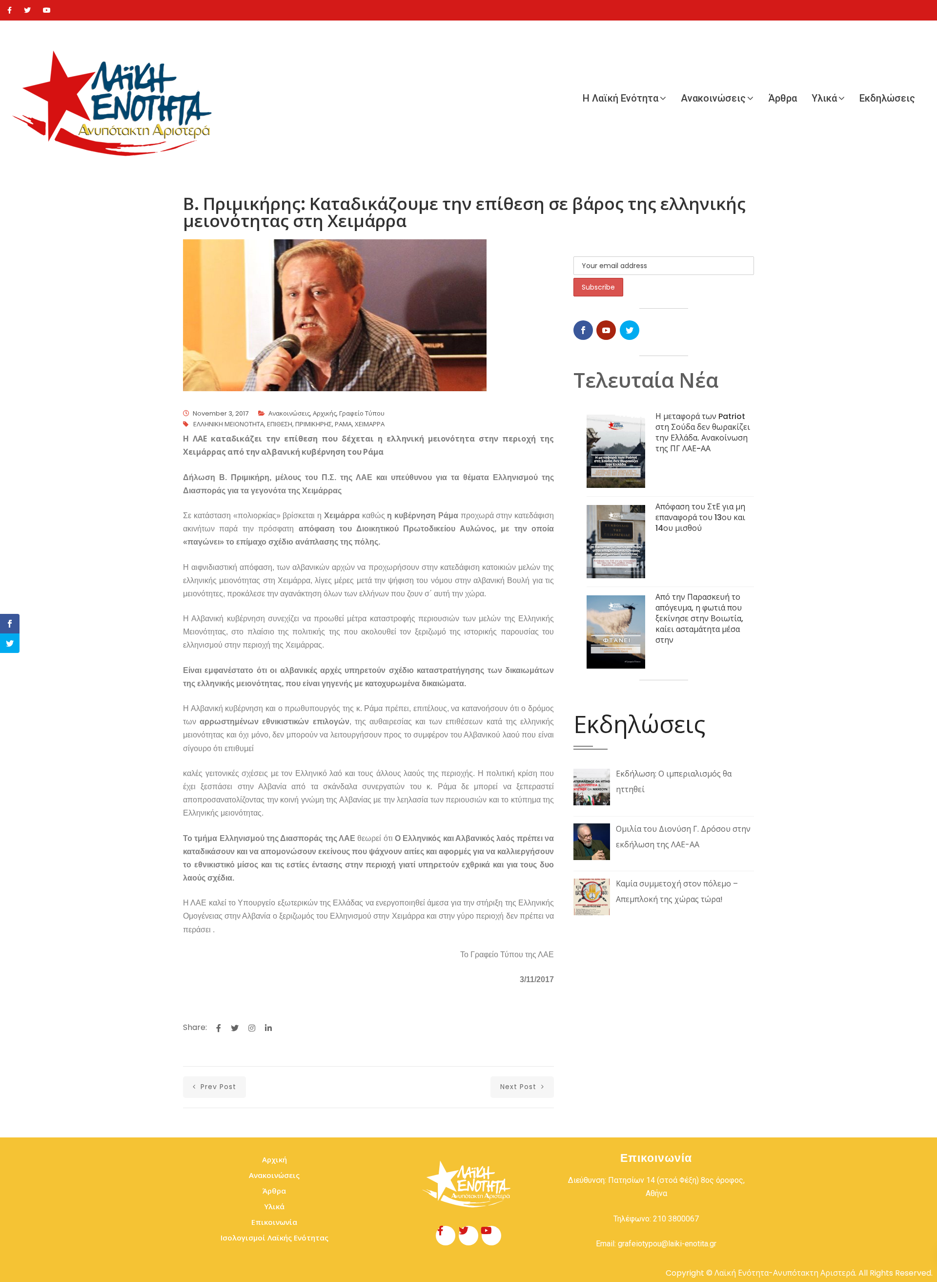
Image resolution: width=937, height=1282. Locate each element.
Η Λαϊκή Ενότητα (620, 98)
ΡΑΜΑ (343, 424)
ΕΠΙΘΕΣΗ (279, 424)
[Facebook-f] (445, 1235)
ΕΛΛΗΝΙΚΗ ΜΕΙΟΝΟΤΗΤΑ (228, 424)
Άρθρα (782, 98)
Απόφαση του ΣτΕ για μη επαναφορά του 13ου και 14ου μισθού (700, 517)
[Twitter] (27, 10)
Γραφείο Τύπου (362, 413)
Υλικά (824, 98)
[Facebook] (9, 10)
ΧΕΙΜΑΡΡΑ (370, 424)
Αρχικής (324, 413)
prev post (217, 1087)
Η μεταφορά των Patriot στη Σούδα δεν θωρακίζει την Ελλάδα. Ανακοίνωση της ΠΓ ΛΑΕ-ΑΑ (702, 432)
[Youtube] (47, 10)
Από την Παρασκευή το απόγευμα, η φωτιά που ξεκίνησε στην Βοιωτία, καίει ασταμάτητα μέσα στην (699, 618)
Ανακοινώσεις (713, 98)
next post (519, 1087)
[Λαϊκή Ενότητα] (117, 98)
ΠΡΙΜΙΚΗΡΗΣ (313, 424)
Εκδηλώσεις (887, 98)
